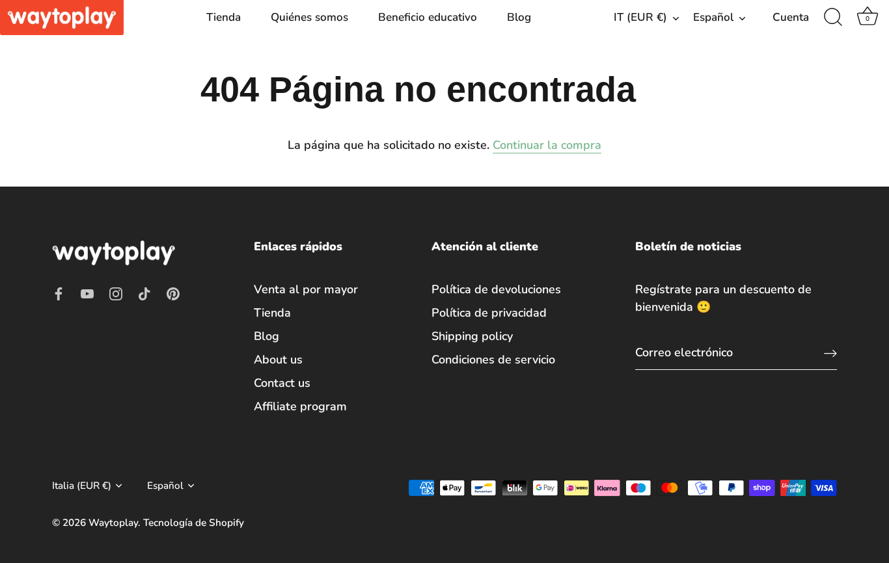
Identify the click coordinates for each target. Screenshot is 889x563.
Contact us (282, 383)
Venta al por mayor (306, 289)
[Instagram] (115, 292)
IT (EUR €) (640, 17)
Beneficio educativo (427, 17)
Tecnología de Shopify (193, 522)
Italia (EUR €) (81, 486)
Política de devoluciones (496, 289)
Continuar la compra (547, 145)
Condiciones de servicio (493, 359)
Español (713, 17)
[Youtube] (87, 292)
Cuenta (791, 17)
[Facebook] (58, 292)
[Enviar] (830, 352)
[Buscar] (833, 17)
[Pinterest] (173, 292)
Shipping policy (472, 336)
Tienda (223, 17)
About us (278, 359)
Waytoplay (113, 522)
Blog (519, 17)
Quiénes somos (309, 17)
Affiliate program (300, 406)
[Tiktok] (144, 292)
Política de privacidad (489, 313)
